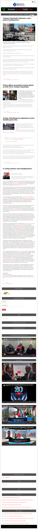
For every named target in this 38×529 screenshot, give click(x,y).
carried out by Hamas (23, 184)
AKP (7, 112)
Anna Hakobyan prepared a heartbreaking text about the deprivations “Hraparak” (18, 513)
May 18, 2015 (15, 141)
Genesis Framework (22, 526)
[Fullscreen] (34, 356)
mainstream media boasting (29, 223)
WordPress (27, 526)
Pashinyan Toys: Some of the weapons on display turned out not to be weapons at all (16, 507)
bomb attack (10, 112)
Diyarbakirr (14, 112)
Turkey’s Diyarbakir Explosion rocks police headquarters (17, 19)
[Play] (3, 356)
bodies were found (15, 183)
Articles (8, 78)
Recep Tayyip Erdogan (19, 224)
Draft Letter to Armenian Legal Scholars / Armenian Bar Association (17, 523)
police (15, 79)
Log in (30, 526)
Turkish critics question (21, 251)
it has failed (10, 241)
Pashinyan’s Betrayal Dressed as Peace (16, 516)
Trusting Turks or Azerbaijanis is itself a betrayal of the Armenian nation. (21, 518)
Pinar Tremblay (5, 275)
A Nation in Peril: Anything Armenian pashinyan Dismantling (16, 520)
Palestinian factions (22, 228)
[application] (19, 347)
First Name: (4, 301)
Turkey (18, 79)
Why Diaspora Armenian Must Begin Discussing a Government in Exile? (14, 502)
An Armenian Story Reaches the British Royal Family (11, 497)
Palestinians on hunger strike (29, 198)
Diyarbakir (8, 79)
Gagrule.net (19, 4)
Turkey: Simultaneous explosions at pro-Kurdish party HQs (19, 119)
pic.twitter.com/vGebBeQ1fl (18, 139)
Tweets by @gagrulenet (6, 477)
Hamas (30, 192)
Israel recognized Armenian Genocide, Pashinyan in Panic (11, 504)
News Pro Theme (15, 526)
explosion (11, 79)
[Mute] (33, 356)
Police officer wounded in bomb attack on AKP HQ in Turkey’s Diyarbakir (18, 86)
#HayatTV (6, 137)
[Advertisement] (7, 455)
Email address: (5, 305)
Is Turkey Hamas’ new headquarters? (17, 169)
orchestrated (18, 188)
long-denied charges (16, 182)
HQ (16, 112)
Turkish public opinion (24, 235)
